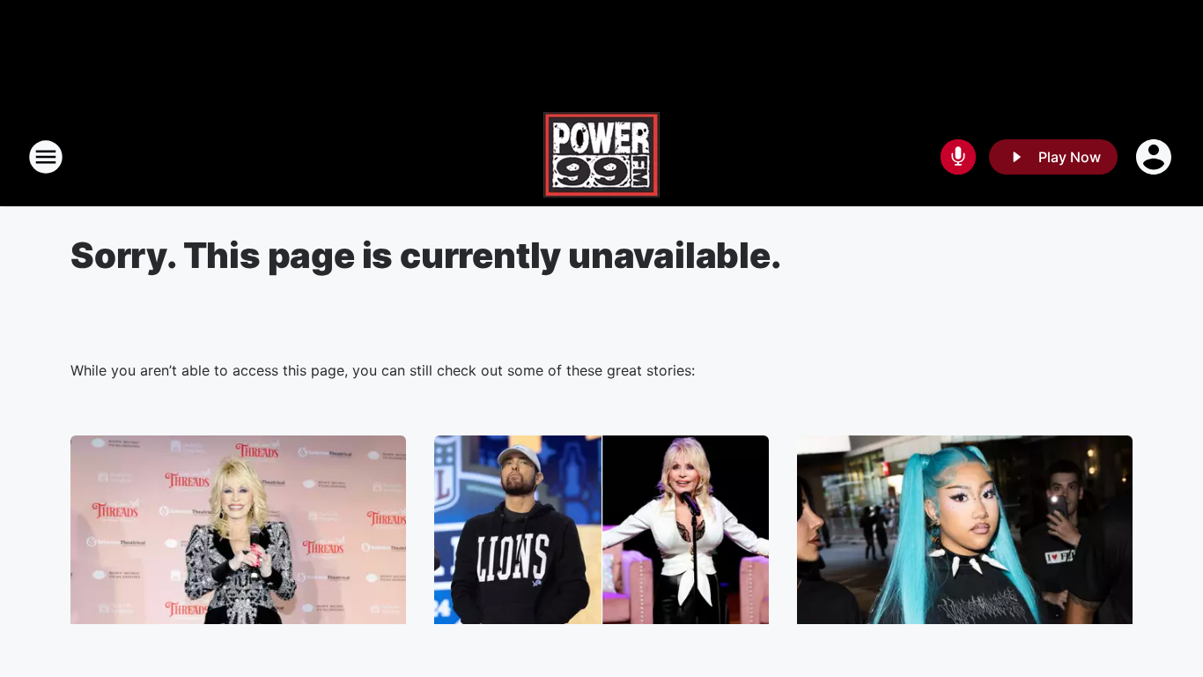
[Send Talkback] (958, 157)
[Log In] (1155, 157)
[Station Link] (601, 157)
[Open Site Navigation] (45, 157)
